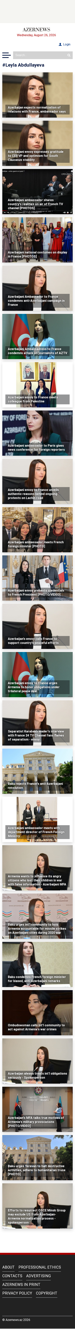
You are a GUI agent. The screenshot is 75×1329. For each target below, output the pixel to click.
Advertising (38, 1276)
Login (66, 44)
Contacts (12, 1276)
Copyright (46, 1293)
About (8, 1267)
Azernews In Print (21, 1284)
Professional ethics (39, 1267)
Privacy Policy (17, 1293)
